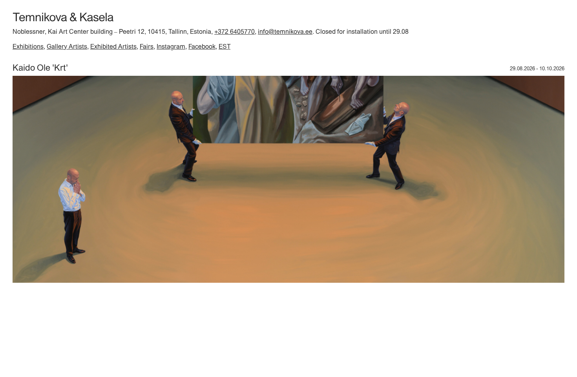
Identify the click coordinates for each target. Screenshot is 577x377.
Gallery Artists (67, 46)
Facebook (201, 46)
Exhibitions (28, 46)
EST (224, 46)
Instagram (171, 46)
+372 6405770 (234, 31)
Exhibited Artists (113, 46)
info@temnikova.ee (285, 31)
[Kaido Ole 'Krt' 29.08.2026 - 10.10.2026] (288, 281)
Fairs (146, 46)
